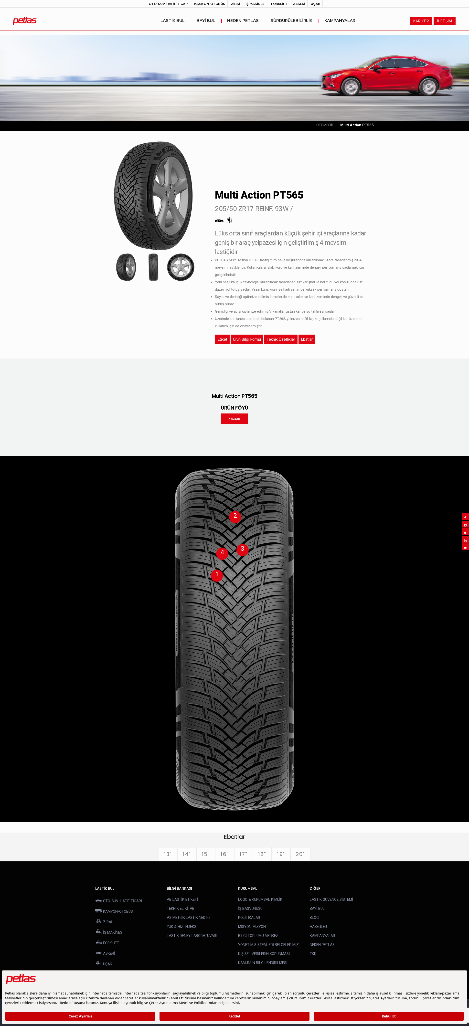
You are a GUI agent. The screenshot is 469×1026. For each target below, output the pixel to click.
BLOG (314, 917)
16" (225, 854)
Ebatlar (307, 339)
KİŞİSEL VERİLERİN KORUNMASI (264, 954)
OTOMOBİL (325, 125)
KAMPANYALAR (339, 20)
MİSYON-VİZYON (252, 926)
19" (281, 854)
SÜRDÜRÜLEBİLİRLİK (295, 20)
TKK (313, 954)
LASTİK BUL (176, 20)
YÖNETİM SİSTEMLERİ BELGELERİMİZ (268, 944)
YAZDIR (234, 418)
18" (262, 854)
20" (300, 854)
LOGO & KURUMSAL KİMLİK (260, 899)
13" (168, 854)
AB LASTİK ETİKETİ (182, 899)
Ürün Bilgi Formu (247, 339)
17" (243, 854)
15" (206, 854)
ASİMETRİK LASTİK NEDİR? (189, 917)
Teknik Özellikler (281, 339)
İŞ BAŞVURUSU (250, 908)
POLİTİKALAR (249, 917)
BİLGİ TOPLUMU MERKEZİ (258, 935)
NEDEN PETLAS (246, 20)
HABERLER (318, 926)
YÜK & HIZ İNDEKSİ (182, 926)
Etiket (222, 339)
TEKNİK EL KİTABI (181, 908)
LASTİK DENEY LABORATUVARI (192, 935)
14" (187, 854)
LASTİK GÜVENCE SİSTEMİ (331, 899)
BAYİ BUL (209, 20)
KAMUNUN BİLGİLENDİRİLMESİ (262, 963)
